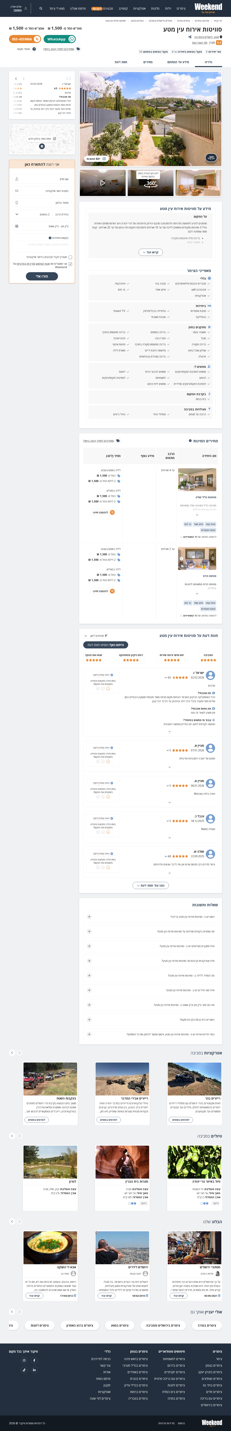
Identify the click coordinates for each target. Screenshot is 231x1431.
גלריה (208, 62)
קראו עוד (152, 252)
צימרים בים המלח (173, 1392)
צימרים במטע (137, 20)
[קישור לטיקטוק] (24, 1370)
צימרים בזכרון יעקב (210, 1372)
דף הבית (218, 20)
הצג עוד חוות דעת (152, 885)
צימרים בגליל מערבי (135, 1365)
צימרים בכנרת (139, 1379)
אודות (106, 1372)
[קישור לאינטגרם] (24, 1360)
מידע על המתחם (178, 62)
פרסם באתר (103, 1379)
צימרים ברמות (139, 1392)
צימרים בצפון (214, 1365)
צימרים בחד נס (212, 1385)
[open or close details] (166, 677)
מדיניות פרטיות (166, 1423)
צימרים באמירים (138, 1372)
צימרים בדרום (176, 1365)
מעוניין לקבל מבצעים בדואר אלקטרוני (46, 257)
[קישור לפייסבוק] (34, 1360)
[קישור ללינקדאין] (34, 1370)
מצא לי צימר (57, 8)
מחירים (148, 62)
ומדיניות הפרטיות (26, 264)
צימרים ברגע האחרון (79, 1325)
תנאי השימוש (43, 264)
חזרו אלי (42, 276)
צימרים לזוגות (40, 1325)
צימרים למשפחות (174, 1359)
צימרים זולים (214, 1392)
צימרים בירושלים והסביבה (160, 20)
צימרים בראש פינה (136, 1359)
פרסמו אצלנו (78, 8)
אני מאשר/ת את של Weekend (40, 265)
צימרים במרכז (183, 20)
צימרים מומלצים (212, 1379)
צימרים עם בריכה (211, 1398)
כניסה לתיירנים (100, 1359)
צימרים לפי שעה (100, 1398)
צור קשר (105, 1365)
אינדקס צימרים (202, 20)
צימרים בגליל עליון (136, 1385)
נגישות (181, 1423)
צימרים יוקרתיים (174, 1372)
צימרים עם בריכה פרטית (169, 1379)
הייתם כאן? (106, 645)
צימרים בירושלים (211, 1405)
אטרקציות (104, 1392)
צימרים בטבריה (138, 1398)
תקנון (106, 1385)
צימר (219, 1359)
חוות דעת (121, 62)
